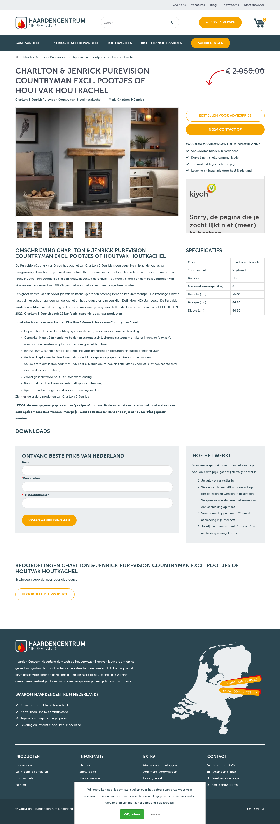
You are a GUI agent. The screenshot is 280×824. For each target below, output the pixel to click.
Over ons (179, 5)
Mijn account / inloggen (160, 765)
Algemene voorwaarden (160, 772)
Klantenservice (254, 5)
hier (23, 396)
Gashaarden (23, 765)
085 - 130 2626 (222, 22)
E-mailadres (31, 478)
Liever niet (155, 814)
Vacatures (198, 5)
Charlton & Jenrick (130, 100)
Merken (20, 785)
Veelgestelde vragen (226, 778)
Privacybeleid (152, 778)
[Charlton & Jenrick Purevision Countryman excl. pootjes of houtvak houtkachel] (28, 231)
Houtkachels (24, 778)
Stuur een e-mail (224, 772)
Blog (213, 5)
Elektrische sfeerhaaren (31, 772)
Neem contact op (225, 129)
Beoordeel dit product (45, 594)
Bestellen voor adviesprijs (225, 115)
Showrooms (230, 5)
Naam (26, 462)
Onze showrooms (225, 785)
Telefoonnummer (36, 495)
